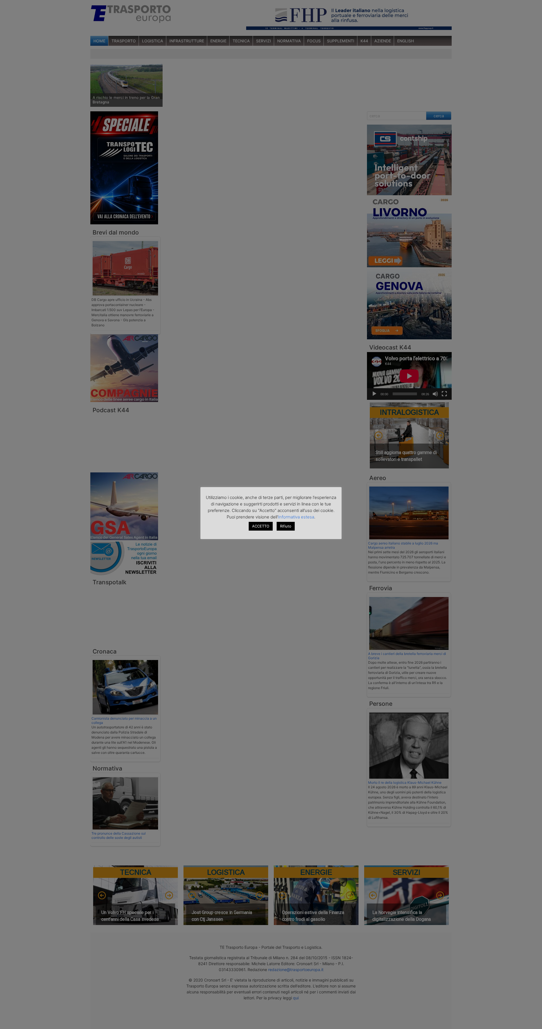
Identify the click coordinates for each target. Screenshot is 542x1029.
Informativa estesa (296, 517)
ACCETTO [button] (260, 526)
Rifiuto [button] (285, 526)
